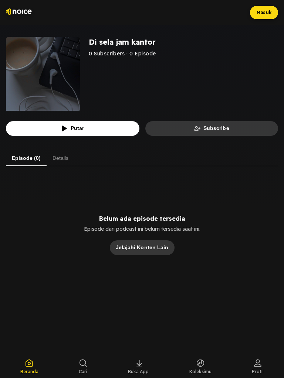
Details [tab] (60, 158)
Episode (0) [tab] (26, 158)
